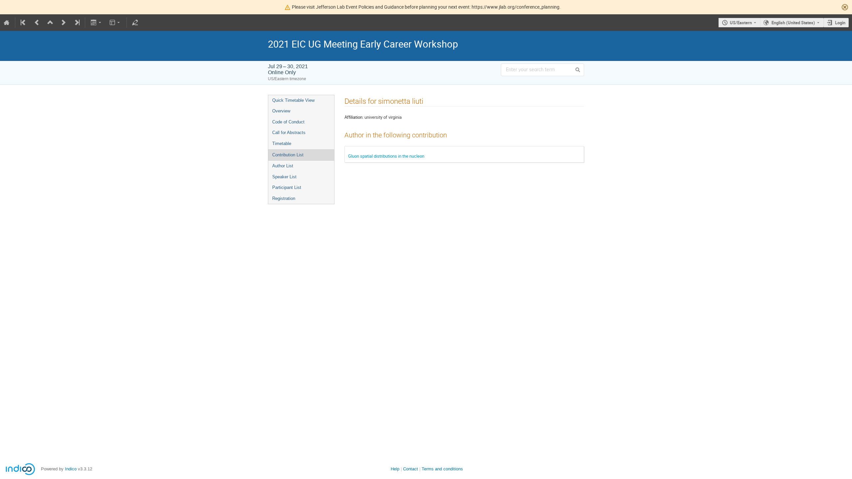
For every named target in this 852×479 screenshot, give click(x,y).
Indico (71, 469)
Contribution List (288, 154)
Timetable (281, 143)
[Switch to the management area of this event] (135, 22)
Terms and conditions (442, 469)
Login (840, 23)
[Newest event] (76, 22)
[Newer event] (63, 22)
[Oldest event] (23, 22)
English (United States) (793, 23)
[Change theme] (115, 22)
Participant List (286, 187)
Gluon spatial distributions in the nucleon (386, 156)
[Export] (96, 22)
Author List (282, 165)
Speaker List (284, 176)
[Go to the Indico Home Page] (6, 22)
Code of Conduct (288, 121)
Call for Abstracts (289, 132)
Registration (283, 198)
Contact (410, 469)
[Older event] (37, 22)
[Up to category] (50, 22)
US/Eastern (741, 23)
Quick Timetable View (293, 100)
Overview (281, 110)
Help (395, 469)
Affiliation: (353, 117)
